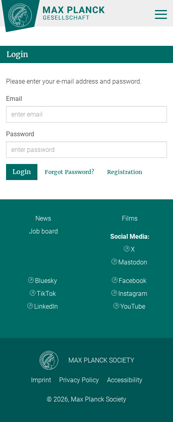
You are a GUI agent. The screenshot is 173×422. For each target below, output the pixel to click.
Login (21, 172)
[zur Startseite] (74, 16)
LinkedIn (46, 306)
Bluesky (46, 281)
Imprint (41, 380)
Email (14, 98)
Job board (43, 231)
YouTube (132, 306)
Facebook (132, 281)
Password (20, 134)
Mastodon (132, 262)
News (43, 218)
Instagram (132, 293)
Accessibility (124, 380)
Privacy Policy (79, 380)
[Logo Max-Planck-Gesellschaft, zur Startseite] (23, 16)
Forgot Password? (69, 172)
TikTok (46, 293)
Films (130, 218)
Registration (124, 172)
